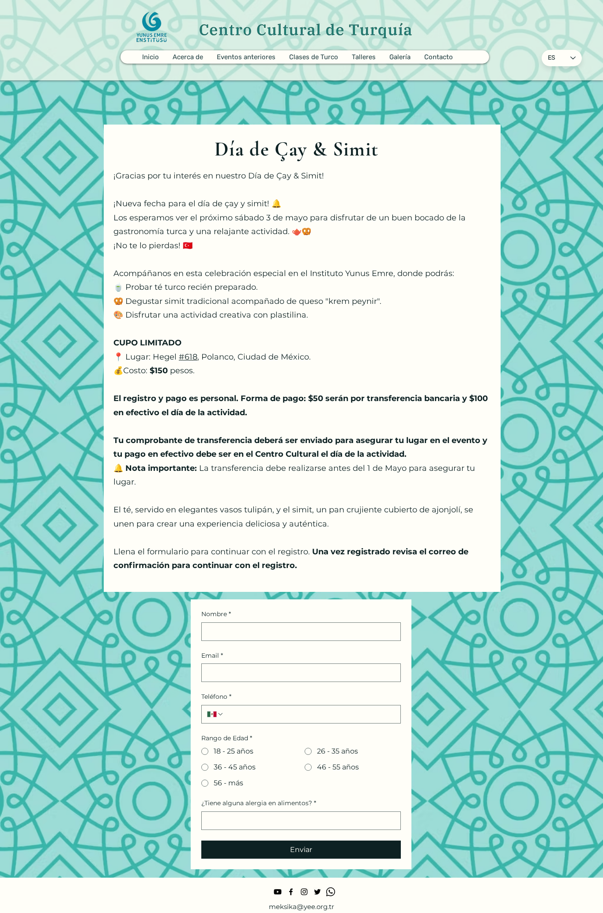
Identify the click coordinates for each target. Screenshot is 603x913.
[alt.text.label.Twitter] (317, 891)
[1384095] (330, 891)
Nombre (216, 614)
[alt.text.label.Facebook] (290, 891)
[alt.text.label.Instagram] (304, 891)
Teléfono (216, 697)
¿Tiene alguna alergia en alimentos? (258, 803)
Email (212, 655)
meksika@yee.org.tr (301, 906)
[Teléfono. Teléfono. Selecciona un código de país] (215, 714)
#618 (188, 357)
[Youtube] (277, 891)
